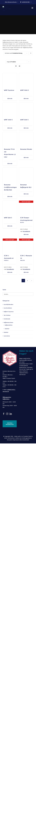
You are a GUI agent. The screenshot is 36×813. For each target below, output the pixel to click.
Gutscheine (7, 336)
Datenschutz (11, 438)
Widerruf (18, 438)
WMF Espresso (9, 90)
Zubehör (7, 328)
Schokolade (7, 319)
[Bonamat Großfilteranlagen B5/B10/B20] (10, 175)
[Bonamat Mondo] (26, 139)
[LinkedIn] (11, 414)
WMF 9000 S (24, 90)
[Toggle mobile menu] (32, 8)
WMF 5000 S (8, 120)
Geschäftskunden (8, 304)
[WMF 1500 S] (26, 110)
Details (10, 98)
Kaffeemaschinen (8, 322)
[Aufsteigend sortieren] (30, 53)
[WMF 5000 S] (10, 110)
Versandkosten (26, 231)
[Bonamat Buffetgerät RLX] (26, 175)
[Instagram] (7, 414)
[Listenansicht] (19, 66)
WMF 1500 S (24, 120)
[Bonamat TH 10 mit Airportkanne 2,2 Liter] (10, 139)
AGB (5, 438)
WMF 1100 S (8, 218)
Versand (9, 440)
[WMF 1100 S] (10, 208)
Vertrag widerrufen (10, 423)
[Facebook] (4, 414)
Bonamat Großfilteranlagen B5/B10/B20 (10, 187)
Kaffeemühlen (8, 325)
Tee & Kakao (7, 315)
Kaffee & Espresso (9, 311)
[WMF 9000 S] (26, 80)
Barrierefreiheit (24, 440)
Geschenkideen (8, 308)
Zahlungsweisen (26, 438)
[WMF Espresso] (10, 80)
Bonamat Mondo (26, 149)
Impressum (16, 440)
